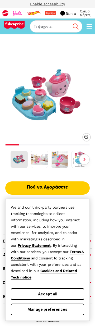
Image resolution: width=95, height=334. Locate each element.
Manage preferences (47, 309)
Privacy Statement (34, 245)
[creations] (68, 13)
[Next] (84, 159)
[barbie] (17, 13)
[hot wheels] (33, 13)
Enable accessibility (47, 4)
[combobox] (56, 26)
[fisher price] (50, 13)
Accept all (47, 294)
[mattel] (5, 13)
